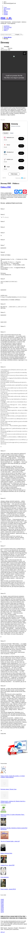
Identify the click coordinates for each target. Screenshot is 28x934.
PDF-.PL (6, 18)
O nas (5, 7)
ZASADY (6, 28)
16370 (2, 912)
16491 (2, 906)
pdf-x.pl (3, 932)
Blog (5, 10)
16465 (2, 902)
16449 (2, 900)
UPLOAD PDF (8, 27)
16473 (2, 903)
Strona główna (7, 37)
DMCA (6, 30)
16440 (2, 899)
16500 (2, 907)
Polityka (6, 11)
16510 (2, 909)
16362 (2, 910)
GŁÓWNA (6, 26)
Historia (6, 13)
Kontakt (6, 14)
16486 (2, 905)
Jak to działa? (7, 8)
